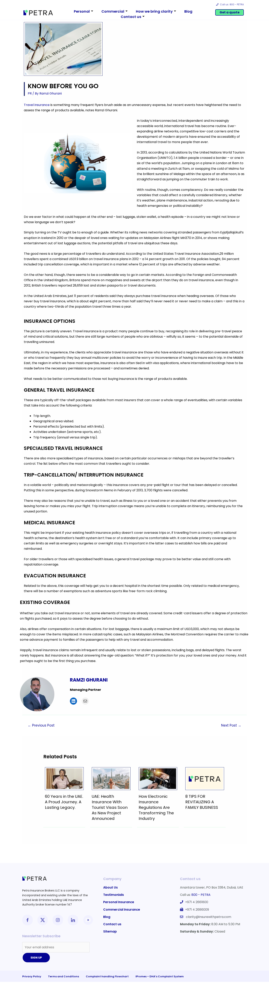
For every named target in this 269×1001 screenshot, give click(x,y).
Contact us (131, 16)
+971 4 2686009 (197, 909)
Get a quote (229, 12)
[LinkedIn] (73, 701)
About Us (110, 887)
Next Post (231, 725)
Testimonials (113, 894)
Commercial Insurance (121, 909)
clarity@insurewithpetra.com (208, 917)
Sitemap (110, 931)
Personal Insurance (118, 902)
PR (30, 93)
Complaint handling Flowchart (107, 976)
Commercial (112, 11)
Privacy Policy (31, 976)
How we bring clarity (154, 11)
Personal (82, 11)
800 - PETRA (201, 894)
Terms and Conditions (63, 976)
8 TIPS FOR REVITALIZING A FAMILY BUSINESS (201, 802)
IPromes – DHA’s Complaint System (159, 976)
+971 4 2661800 (196, 902)
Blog (188, 11)
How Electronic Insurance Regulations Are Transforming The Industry (156, 807)
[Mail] (85, 701)
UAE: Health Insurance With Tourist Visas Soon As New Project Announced (110, 807)
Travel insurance (37, 105)
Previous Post (41, 725)
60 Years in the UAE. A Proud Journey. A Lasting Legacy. (64, 802)
